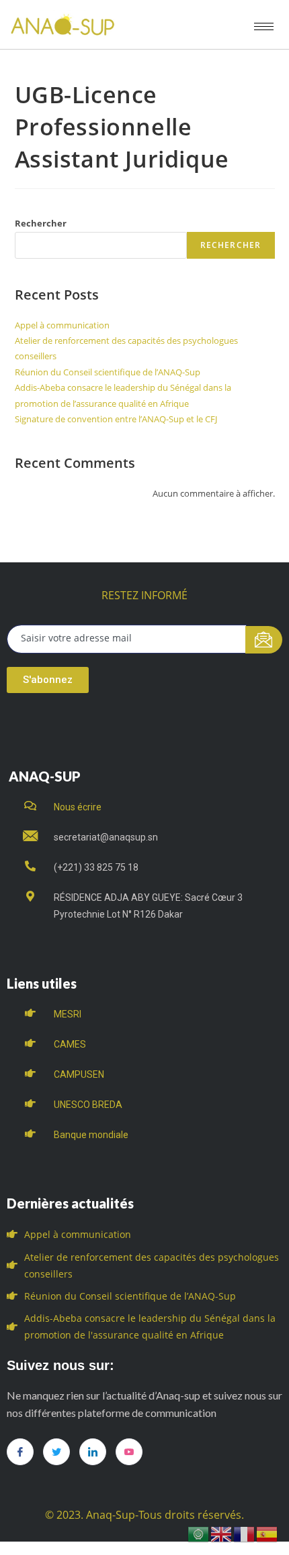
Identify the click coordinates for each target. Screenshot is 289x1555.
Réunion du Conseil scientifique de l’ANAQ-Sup (107, 372)
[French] (244, 1533)
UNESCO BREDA (88, 1104)
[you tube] (129, 1451)
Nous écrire (77, 807)
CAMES (70, 1044)
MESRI (67, 1014)
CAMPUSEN (79, 1074)
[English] (221, 1533)
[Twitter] (56, 1451)
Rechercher (41, 223)
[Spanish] (267, 1533)
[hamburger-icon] (264, 26)
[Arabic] (199, 1533)
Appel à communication (62, 325)
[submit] (263, 640)
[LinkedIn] (92, 1451)
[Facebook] (20, 1451)
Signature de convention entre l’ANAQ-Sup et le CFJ (116, 419)
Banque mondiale (91, 1134)
